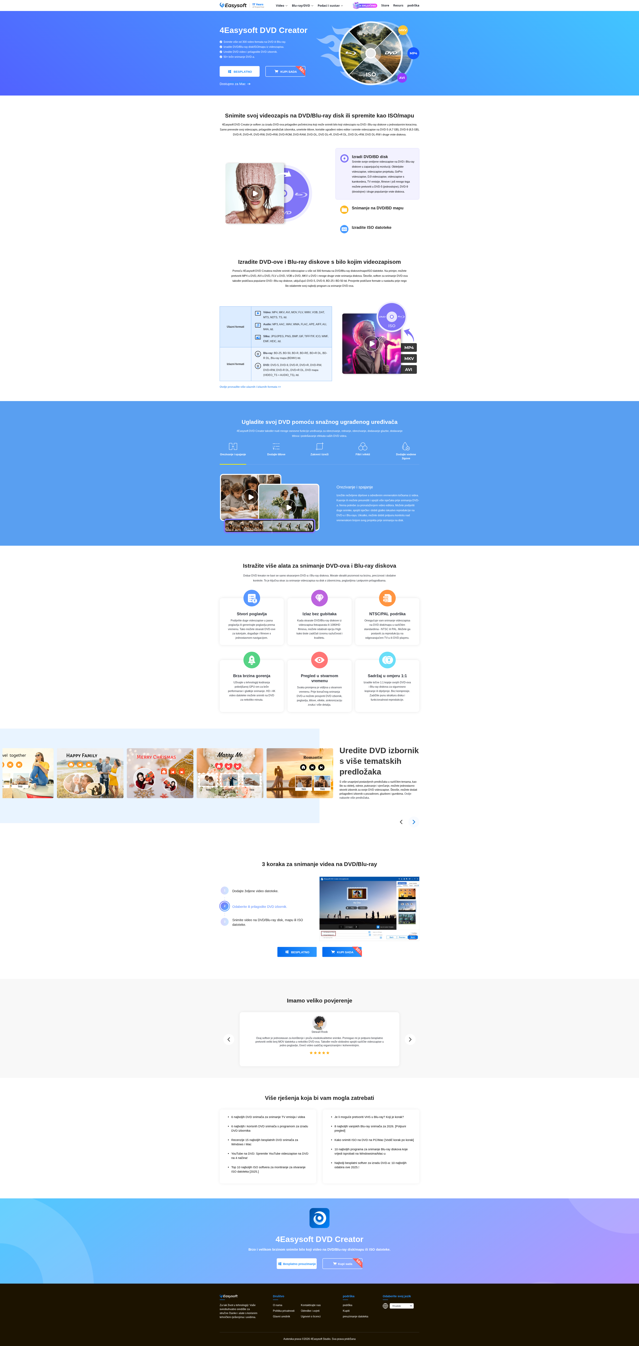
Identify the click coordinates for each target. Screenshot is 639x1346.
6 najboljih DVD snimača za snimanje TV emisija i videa (268, 1117)
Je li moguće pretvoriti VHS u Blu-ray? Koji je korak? (369, 1117)
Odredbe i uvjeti (310, 1310)
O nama (277, 1305)
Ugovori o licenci (311, 1316)
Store (385, 5)
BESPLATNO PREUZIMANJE (240, 73)
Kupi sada (345, 1264)
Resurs (398, 5)
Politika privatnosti (284, 1310)
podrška (413, 5)
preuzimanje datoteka (355, 1316)
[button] (228, 1039)
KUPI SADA (288, 71)
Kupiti (346, 1310)
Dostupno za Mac (233, 84)
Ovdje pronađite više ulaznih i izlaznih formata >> (250, 386)
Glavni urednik (281, 1316)
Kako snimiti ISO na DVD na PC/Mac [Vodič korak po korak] (374, 1140)
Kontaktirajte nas (311, 1305)
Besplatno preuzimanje (299, 1264)
